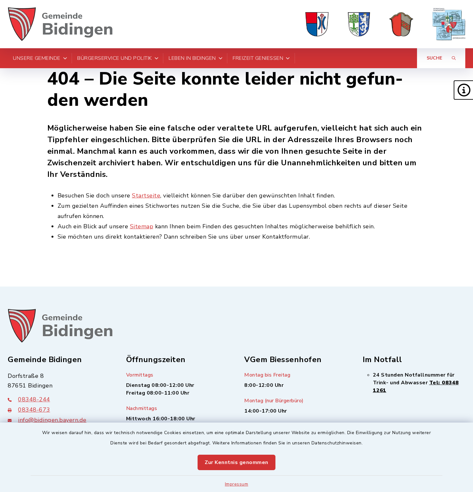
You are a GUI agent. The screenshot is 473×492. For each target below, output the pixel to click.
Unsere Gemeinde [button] (36, 58)
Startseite (146, 195)
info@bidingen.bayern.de (52, 420)
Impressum (236, 484)
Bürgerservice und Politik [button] (114, 58)
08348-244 (34, 399)
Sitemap (141, 226)
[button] (463, 90)
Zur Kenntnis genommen (236, 462)
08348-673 (34, 410)
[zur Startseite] (60, 24)
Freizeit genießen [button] (258, 58)
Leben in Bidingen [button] (192, 58)
